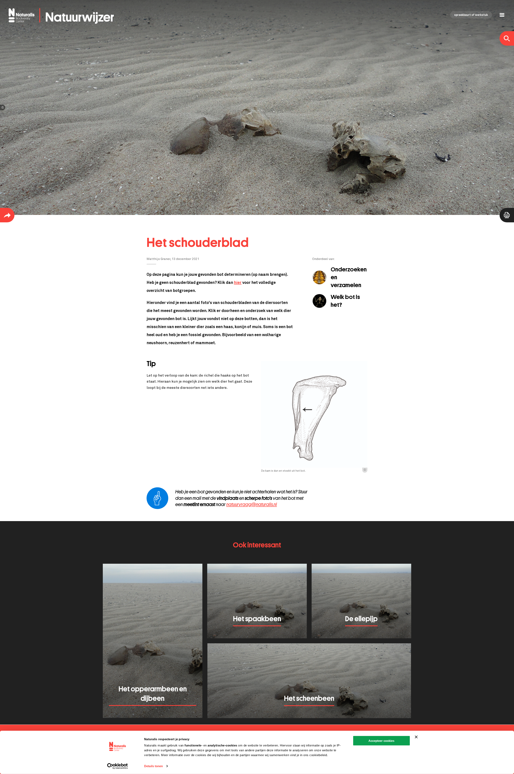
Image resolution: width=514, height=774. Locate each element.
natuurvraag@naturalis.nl (251, 504)
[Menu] (502, 15)
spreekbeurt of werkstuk (471, 15)
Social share (7, 215)
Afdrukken (507, 215)
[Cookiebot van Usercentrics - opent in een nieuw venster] (117, 766)
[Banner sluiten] (416, 737)
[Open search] (507, 38)
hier (238, 283)
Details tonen (153, 766)
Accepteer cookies (381, 740)
